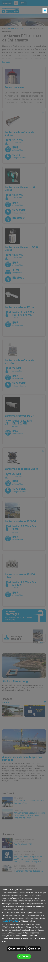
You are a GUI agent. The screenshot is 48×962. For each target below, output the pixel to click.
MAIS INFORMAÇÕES (10, 920)
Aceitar (25, 956)
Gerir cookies (18, 948)
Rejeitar (35, 948)
